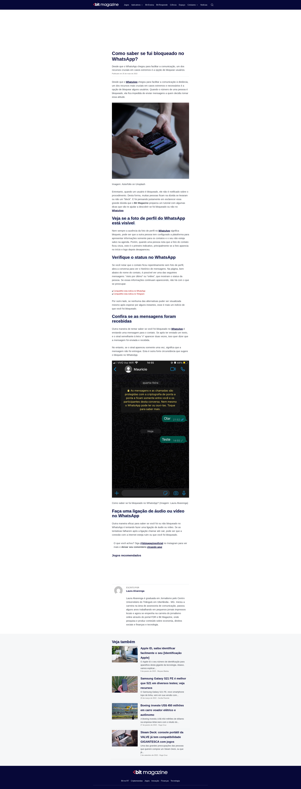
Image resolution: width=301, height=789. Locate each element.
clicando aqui (154, 547)
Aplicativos (136, 5)
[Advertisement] (150, 27)
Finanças (165, 781)
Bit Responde (162, 5)
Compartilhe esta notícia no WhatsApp (128, 291)
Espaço (182, 5)
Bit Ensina (149, 5)
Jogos (126, 5)
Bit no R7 (125, 781)
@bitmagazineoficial (151, 543)
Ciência (173, 5)
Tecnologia (175, 781)
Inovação (155, 781)
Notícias (203, 5)
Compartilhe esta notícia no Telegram (128, 294)
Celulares (192, 5)
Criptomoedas (137, 781)
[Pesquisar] (212, 5)
